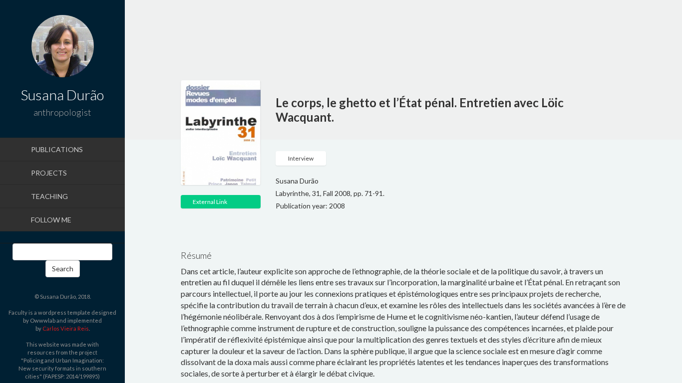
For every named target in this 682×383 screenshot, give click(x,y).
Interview (301, 158)
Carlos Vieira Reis (65, 328)
